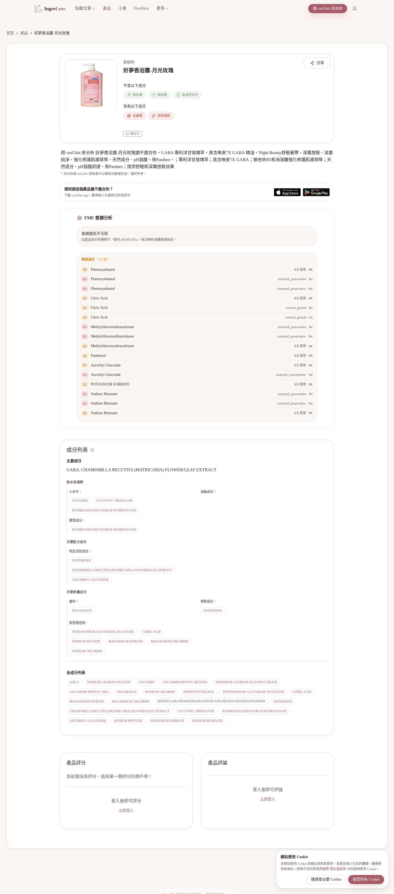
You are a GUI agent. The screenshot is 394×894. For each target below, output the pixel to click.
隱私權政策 (338, 869)
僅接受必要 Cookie (326, 879)
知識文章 (83, 8)
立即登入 (126, 810)
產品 (107, 8)
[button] (91, 85)
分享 (320, 63)
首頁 (10, 33)
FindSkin (141, 8)
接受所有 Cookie (366, 879)
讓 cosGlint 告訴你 (328, 8)
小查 (122, 8)
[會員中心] (354, 8)
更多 (161, 8)
